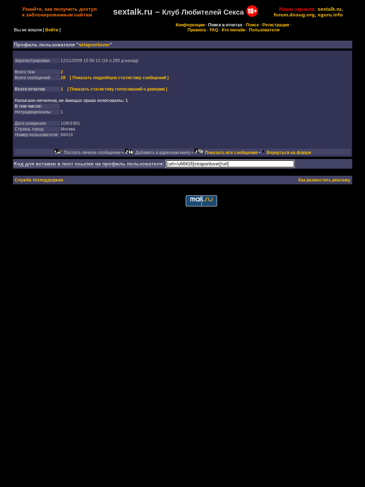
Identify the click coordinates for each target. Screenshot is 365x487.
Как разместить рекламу (324, 180)
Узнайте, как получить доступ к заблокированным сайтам (59, 11)
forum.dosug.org (294, 14)
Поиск (252, 24)
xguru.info (330, 14)
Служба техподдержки (39, 180)
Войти (51, 29)
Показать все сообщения (231, 152)
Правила (196, 29)
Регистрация (275, 24)
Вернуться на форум (289, 152)
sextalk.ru (329, 9)
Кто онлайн (233, 29)
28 (63, 77)
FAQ (214, 29)
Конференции (190, 24)
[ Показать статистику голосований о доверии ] (117, 89)
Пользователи (264, 29)
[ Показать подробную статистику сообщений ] (119, 77)
